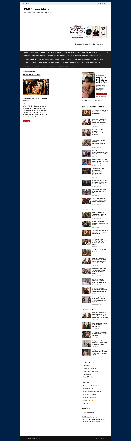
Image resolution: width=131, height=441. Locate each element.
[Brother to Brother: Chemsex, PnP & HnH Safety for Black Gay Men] (86, 279)
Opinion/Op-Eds (95, 56)
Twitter (91, 438)
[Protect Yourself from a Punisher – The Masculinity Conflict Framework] (86, 130)
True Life (69, 59)
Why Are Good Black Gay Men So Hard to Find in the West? (99, 333)
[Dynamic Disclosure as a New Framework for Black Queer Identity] (86, 160)
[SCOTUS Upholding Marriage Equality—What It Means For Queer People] (86, 240)
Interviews (86, 380)
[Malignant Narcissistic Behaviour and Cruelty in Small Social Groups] (86, 341)
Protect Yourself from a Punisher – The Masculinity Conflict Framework (99, 132)
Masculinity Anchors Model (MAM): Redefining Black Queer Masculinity (100, 152)
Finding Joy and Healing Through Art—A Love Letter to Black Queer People (99, 271)
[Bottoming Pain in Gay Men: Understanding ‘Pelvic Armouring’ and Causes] (86, 297)
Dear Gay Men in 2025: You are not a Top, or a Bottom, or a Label (99, 214)
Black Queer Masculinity (56, 56)
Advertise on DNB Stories (71, 62)
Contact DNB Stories (31, 66)
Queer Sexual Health (89, 52)
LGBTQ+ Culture (56, 52)
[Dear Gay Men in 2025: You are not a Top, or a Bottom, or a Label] (86, 213)
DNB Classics (87, 374)
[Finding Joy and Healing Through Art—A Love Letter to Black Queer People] (86, 269)
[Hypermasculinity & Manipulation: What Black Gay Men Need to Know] (86, 288)
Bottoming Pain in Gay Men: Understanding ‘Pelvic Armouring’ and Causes (99, 299)
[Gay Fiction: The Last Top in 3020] (86, 250)
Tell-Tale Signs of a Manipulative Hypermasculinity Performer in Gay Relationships (98, 172)
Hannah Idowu (35, 103)
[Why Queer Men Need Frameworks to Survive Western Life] (86, 190)
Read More (26, 121)
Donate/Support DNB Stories (49, 62)
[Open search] (107, 52)
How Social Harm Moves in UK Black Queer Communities (99, 324)
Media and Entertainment (38, 96)
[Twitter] (100, 3)
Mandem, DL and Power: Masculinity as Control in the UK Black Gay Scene (99, 182)
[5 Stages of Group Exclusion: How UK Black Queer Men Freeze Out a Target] (86, 350)
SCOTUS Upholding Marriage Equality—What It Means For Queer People (99, 242)
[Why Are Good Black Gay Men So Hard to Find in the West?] (86, 332)
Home (26, 52)
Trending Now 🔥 (30, 59)
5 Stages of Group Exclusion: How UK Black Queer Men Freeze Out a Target (99, 352)
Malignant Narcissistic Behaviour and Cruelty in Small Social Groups (99, 342)
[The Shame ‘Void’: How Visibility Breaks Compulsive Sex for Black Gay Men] (86, 140)
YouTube (103, 438)
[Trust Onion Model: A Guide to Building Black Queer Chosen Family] (86, 199)
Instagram (97, 438)
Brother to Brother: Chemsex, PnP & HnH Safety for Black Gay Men (99, 280)
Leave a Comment (44, 103)
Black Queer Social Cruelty (78, 56)
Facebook (86, 438)
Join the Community (49, 66)
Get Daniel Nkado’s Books (91, 62)
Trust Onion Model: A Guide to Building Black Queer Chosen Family (99, 200)
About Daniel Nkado (65, 66)
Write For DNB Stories (83, 59)
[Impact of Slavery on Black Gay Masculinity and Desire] (86, 222)
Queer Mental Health (72, 52)
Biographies (59, 59)
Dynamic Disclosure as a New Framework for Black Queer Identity (100, 161)
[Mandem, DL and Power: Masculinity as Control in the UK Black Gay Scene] (86, 181)
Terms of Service (30, 62)
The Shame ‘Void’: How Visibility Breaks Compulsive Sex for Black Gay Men (99, 142)
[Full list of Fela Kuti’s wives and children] (36, 87)
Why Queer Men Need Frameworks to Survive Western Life (99, 191)
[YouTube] (105, 3)
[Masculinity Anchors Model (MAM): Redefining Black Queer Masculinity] (86, 151)
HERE (89, 100)
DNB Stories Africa (36, 9)
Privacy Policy (98, 59)
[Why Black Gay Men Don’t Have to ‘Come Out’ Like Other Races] (86, 110)
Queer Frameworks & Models (34, 56)
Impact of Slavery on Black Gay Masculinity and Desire (100, 223)
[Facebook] (98, 3)
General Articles (27, 96)
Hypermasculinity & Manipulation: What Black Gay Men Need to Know (99, 289)
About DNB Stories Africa (40, 52)
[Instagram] (103, 3)
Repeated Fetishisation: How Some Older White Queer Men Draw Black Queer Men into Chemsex (100, 121)
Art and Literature (46, 59)
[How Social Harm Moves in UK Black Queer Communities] (86, 323)
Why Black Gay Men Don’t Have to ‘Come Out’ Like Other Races (100, 112)
